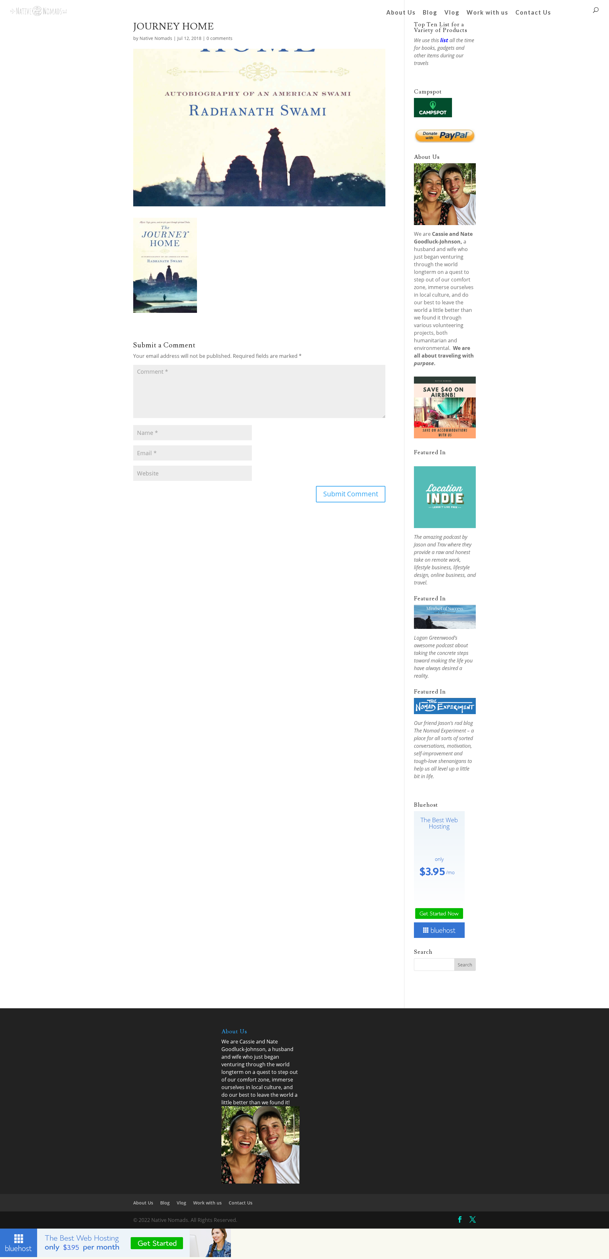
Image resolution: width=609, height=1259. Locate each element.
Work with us (487, 13)
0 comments (219, 38)
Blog (430, 13)
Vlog (452, 13)
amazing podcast (442, 536)
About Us (401, 13)
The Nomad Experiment (440, 730)
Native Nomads (156, 38)
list (444, 40)
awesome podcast (434, 645)
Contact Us (533, 13)
